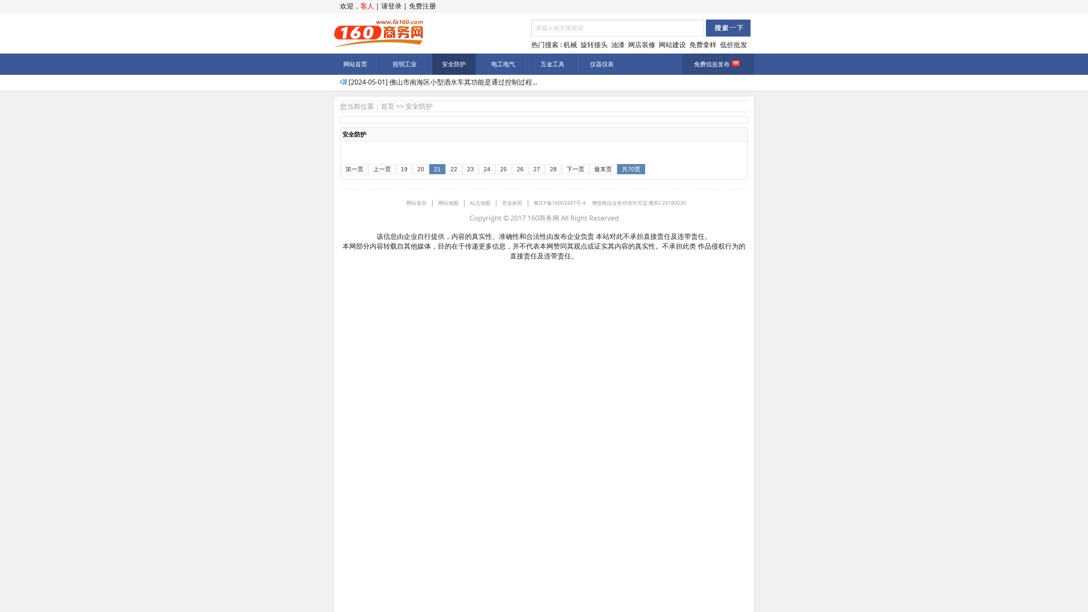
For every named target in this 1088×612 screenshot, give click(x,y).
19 (404, 169)
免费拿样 (703, 44)
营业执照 (512, 203)
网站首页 (355, 64)
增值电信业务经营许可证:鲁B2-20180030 (639, 203)
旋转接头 (594, 44)
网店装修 (641, 44)
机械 (570, 44)
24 (487, 169)
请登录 (391, 6)
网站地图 (448, 203)
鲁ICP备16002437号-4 (560, 203)
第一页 (354, 169)
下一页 (575, 169)
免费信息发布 (712, 64)
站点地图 (480, 203)
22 (453, 169)
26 (520, 169)
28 (553, 169)
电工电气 (503, 64)
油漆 (618, 44)
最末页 (603, 169)
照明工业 (404, 64)
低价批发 (733, 44)
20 (420, 169)
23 (470, 169)
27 (536, 169)
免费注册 (422, 6)
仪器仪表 (602, 64)
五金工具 (552, 64)
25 (503, 169)
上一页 (382, 169)
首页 (387, 106)
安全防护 (454, 64)
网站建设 (672, 44)
